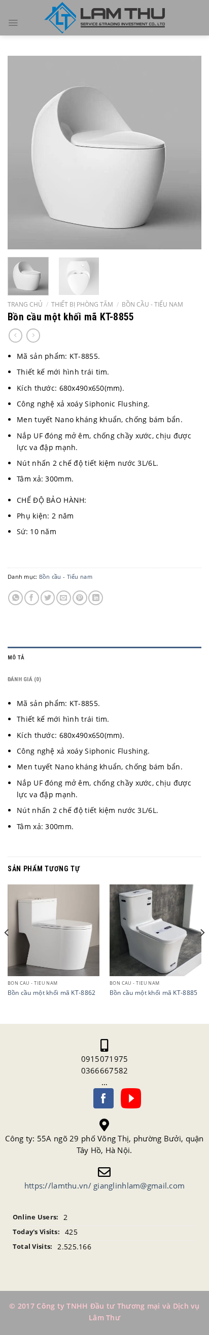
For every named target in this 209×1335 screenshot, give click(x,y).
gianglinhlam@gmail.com (139, 1185)
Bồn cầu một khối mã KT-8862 (52, 992)
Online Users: (36, 1217)
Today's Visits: (36, 1232)
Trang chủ (25, 304)
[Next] (185, 152)
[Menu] (13, 22)
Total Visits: (33, 1246)
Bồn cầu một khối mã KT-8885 (154, 992)
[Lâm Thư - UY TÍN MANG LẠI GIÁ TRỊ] (104, 18)
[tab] (104, 658)
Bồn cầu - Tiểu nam (152, 304)
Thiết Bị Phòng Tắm (82, 304)
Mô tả (16, 657)
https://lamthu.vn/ (57, 1185)
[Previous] (24, 152)
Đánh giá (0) (25, 679)
